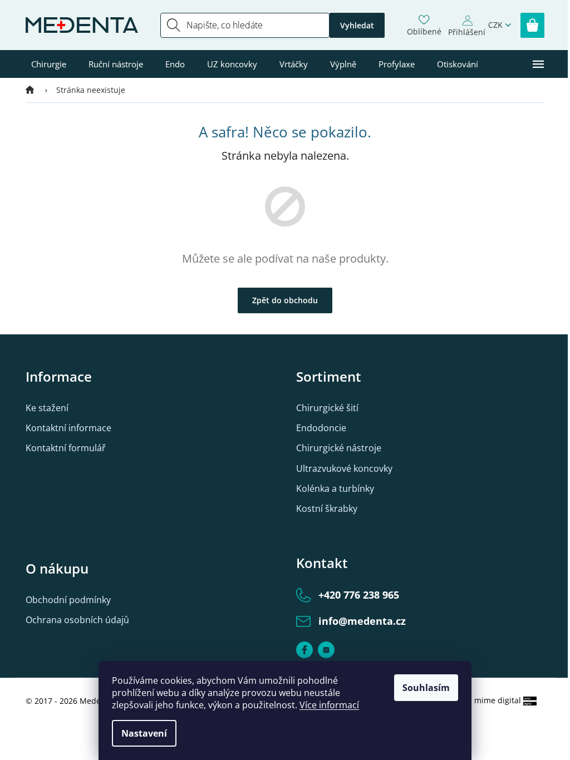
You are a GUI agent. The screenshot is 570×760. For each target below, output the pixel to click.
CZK (495, 24)
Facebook (304, 649)
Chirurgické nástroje (338, 448)
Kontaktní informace (68, 428)
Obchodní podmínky (68, 600)
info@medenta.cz (362, 621)
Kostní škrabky (326, 508)
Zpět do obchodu (285, 300)
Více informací (329, 705)
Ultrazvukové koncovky (344, 468)
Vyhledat (357, 25)
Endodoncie (321, 428)
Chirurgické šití (327, 408)
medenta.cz (326, 649)
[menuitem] (48, 64)
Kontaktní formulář (66, 448)
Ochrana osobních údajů (77, 620)
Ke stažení (47, 408)
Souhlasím (426, 688)
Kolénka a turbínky (335, 488)
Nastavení (144, 733)
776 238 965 (358, 594)
